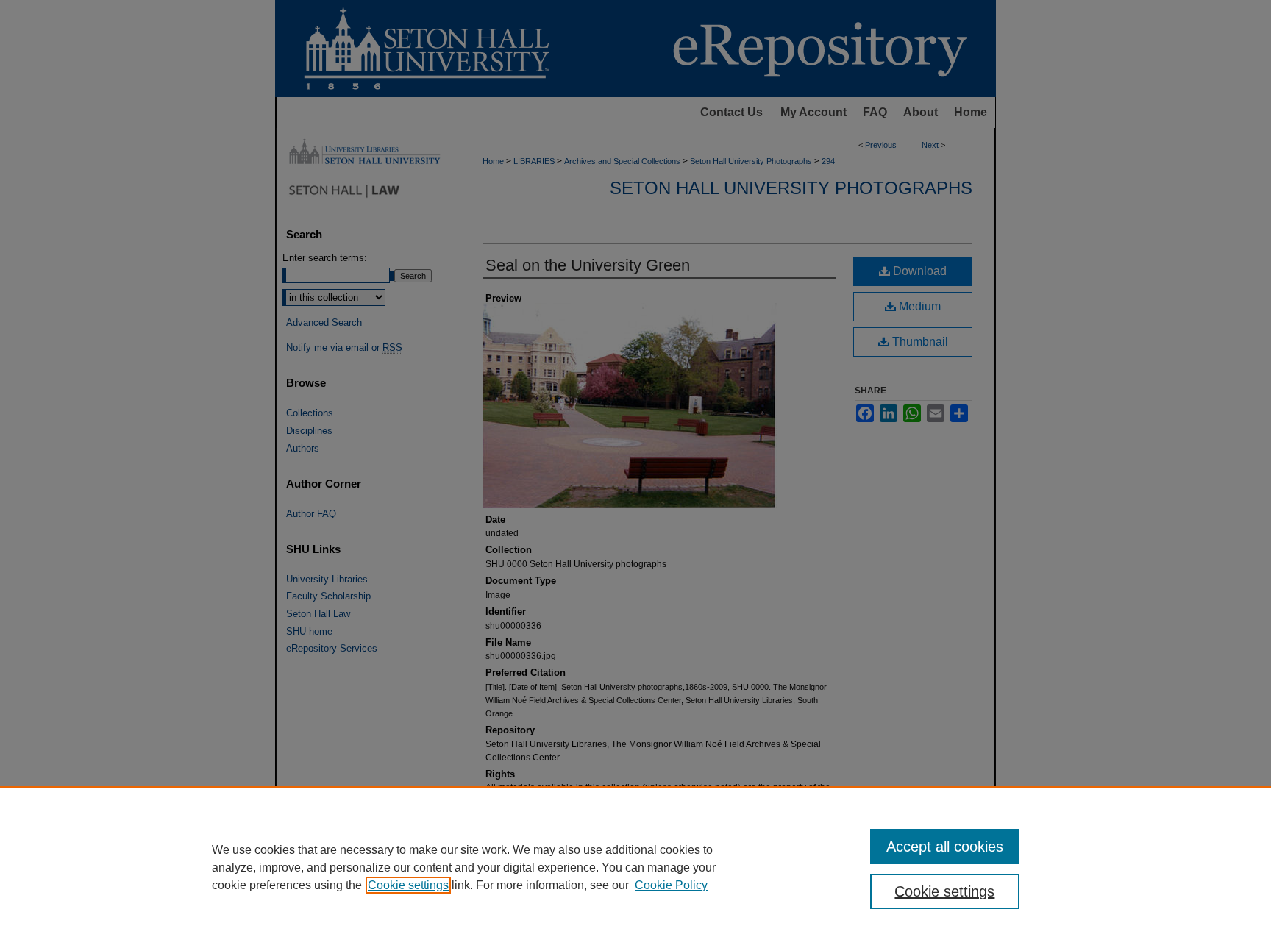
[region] (635, 867)
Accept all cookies (944, 846)
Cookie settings (408, 885)
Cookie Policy (671, 885)
